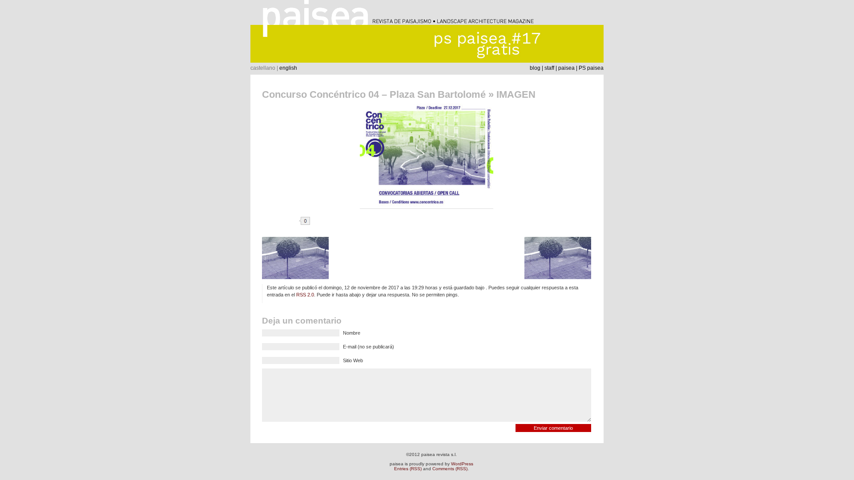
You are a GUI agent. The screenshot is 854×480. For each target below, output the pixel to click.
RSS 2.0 (305, 294)
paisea (566, 68)
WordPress (462, 463)
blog (535, 68)
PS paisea (591, 68)
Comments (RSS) (449, 468)
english (288, 68)
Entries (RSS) (408, 468)
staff (549, 68)
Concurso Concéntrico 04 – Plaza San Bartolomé (374, 94)
